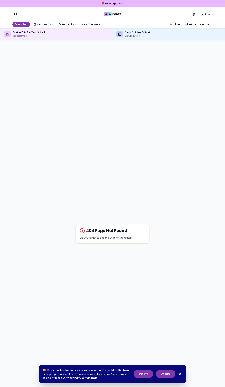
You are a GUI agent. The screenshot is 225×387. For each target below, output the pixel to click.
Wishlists (174, 24)
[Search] (15, 14)
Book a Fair (21, 24)
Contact (205, 24)
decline (47, 377)
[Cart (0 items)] (194, 14)
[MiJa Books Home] (112, 14)
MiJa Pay (190, 24)
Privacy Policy (73, 377)
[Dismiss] (180, 374)
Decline (143, 373)
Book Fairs (68, 24)
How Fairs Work (91, 24)
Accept (165, 373)
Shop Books (44, 24)
